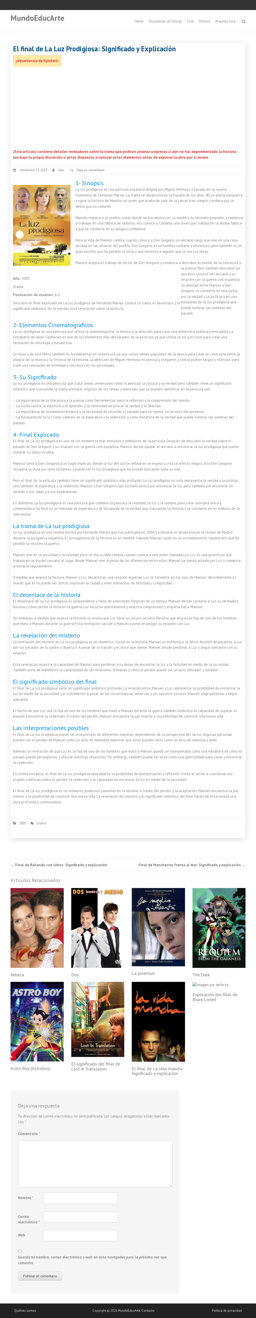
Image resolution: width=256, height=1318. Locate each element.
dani (61, 170)
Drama (41, 823)
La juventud (143, 973)
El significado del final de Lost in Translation (95, 1066)
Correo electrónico (29, 1219)
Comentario (29, 1133)
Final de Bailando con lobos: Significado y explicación (58, 864)
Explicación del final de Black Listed (214, 997)
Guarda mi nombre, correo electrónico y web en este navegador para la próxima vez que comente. (92, 1260)
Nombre (26, 1197)
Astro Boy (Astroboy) (30, 1068)
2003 (22, 823)
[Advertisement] (128, 109)
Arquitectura (225, 21)
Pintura (204, 21)
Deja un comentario (90, 170)
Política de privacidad (227, 1310)
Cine (190, 21)
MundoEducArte (37, 18)
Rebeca (17, 975)
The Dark (201, 975)
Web (21, 1235)
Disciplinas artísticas (165, 21)
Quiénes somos (25, 1310)
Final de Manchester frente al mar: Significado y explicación (192, 864)
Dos (75, 975)
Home (139, 21)
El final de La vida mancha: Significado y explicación (158, 1071)
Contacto (148, 1310)
